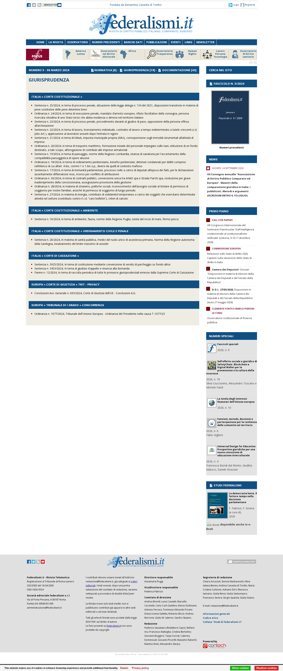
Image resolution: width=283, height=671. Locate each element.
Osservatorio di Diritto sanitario (248, 54)
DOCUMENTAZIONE (176, 70)
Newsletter (205, 42)
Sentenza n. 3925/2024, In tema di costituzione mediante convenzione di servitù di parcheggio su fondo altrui (102, 264)
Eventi (176, 42)
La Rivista (56, 42)
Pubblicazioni (156, 42)
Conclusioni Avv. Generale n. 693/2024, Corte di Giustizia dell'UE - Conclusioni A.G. (85, 293)
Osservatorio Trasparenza (164, 53)
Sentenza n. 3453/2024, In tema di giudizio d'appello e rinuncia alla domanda (82, 268)
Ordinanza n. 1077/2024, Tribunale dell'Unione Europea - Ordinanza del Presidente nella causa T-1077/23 (99, 314)
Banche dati (133, 42)
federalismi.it (114, 625)
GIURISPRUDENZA (136, 70)
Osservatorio (77, 42)
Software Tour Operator (141, 659)
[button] (234, 5)
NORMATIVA (103, 70)
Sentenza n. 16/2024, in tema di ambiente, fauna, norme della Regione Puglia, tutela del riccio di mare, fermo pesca (106, 219)
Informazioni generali (216, 613)
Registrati (249, 4)
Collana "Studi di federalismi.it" (222, 622)
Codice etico (210, 618)
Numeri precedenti (106, 42)
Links (188, 42)
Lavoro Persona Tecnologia (220, 54)
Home (40, 42)
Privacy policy (139, 668)
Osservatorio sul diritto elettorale (108, 54)
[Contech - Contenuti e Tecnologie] (214, 645)
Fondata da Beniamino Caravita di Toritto (136, 5)
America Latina (81, 53)
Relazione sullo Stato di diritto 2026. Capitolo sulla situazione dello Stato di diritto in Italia (229, 258)
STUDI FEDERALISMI (227, 485)
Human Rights (192, 53)
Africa (132, 51)
